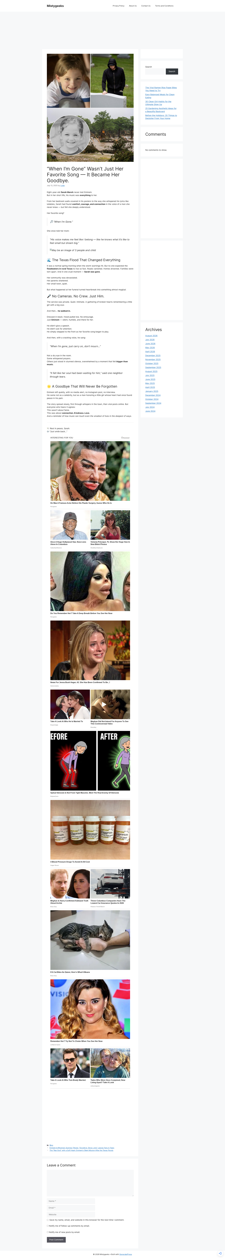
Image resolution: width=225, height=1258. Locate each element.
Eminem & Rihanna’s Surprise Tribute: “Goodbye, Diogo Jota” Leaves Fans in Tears (82, 1148)
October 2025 (151, 363)
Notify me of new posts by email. (64, 1232)
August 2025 (151, 371)
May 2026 (150, 347)
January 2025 (151, 391)
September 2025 (153, 367)
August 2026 (151, 336)
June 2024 (150, 411)
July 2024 (150, 407)
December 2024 (153, 395)
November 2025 (153, 359)
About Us (133, 6)
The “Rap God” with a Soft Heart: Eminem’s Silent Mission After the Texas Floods (81, 1150)
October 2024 (151, 399)
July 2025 (149, 375)
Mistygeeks (55, 6)
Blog (51, 1145)
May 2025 (150, 383)
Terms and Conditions (164, 6)
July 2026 (150, 339)
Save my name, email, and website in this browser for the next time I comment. (86, 1220)
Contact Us (145, 6)
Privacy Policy (118, 6)
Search (148, 67)
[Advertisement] (112, 29)
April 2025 (150, 387)
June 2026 (150, 343)
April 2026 (150, 351)
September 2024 (153, 403)
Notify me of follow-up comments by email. (69, 1226)
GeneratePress (125, 1254)
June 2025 (150, 379)
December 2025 (152, 355)
